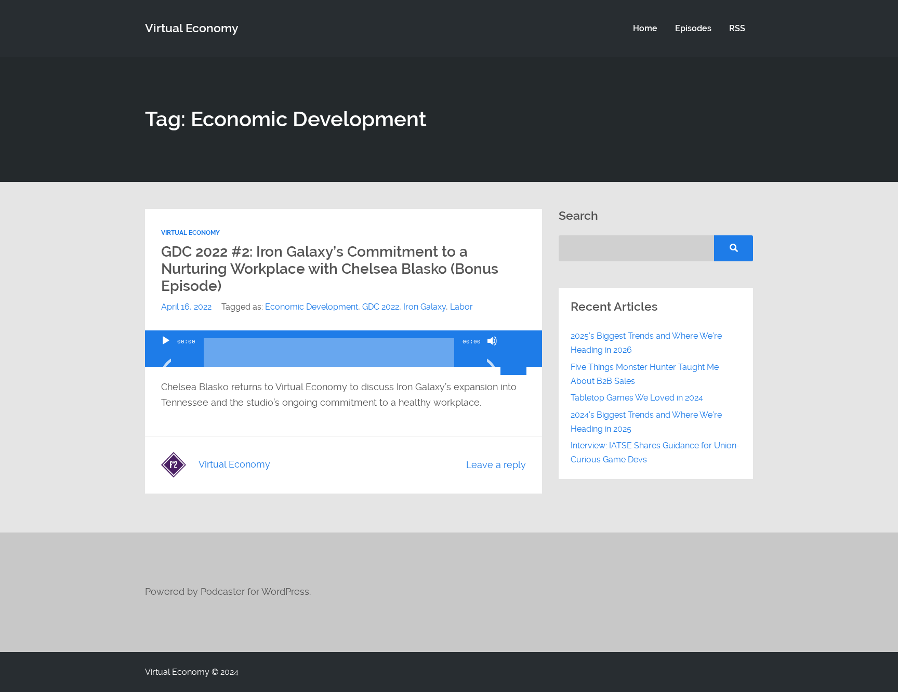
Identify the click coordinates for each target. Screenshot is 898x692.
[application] (343, 348)
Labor (461, 307)
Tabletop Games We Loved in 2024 (637, 398)
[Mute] (492, 354)
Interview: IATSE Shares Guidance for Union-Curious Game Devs (655, 452)
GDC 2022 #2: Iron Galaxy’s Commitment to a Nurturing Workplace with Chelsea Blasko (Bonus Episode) (329, 269)
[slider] (515, 339)
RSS (737, 28)
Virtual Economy (190, 232)
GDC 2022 (380, 307)
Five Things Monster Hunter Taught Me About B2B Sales (645, 374)
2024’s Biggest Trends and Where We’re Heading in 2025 (646, 422)
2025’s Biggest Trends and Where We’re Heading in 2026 (646, 343)
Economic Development (311, 307)
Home (645, 28)
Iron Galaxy (424, 307)
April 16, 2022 (186, 307)
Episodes (693, 28)
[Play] (166, 354)
